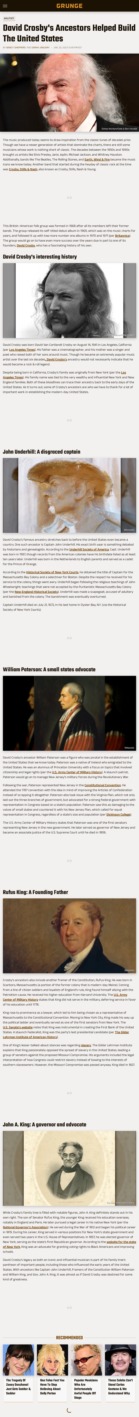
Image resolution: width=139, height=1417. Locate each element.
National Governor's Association (25, 1227)
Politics (9, 18)
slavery (86, 1045)
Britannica (122, 235)
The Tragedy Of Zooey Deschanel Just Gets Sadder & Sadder (18, 1386)
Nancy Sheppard (16, 47)
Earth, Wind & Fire (97, 159)
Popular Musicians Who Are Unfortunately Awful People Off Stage (86, 1389)
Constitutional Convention (103, 785)
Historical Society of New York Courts (52, 572)
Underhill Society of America (89, 549)
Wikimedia (129, 530)
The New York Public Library (120, 1203)
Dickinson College (118, 814)
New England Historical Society (36, 592)
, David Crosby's (56, 359)
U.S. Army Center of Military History (77, 772)
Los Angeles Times (22, 349)
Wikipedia (129, 748)
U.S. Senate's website (18, 1027)
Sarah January (41, 47)
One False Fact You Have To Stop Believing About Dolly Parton (52, 1386)
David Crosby (26, 245)
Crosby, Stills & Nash (23, 169)
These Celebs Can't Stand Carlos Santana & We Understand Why (120, 1386)
